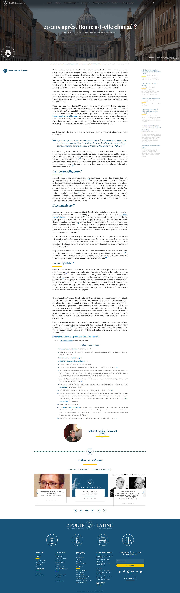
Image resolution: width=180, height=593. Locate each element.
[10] (125, 252)
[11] (106, 257)
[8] (78, 223)
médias (79, 566)
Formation (61, 64)
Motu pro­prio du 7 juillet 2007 (65, 116)
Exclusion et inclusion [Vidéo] (149, 84)
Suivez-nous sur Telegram (17, 70)
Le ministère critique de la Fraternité (52, 492)
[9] (69, 245)
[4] (73, 165)
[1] (120, 107)
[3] (80, 158)
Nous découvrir (70, 3)
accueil (53, 64)
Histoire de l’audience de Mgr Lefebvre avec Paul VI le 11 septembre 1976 (128, 495)
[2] (123, 144)
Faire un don (128, 3)
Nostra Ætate (64, 387)
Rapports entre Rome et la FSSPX (90, 64)
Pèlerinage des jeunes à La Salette (151, 146)
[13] (63, 278)
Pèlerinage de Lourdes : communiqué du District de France (151, 71)
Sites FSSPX (167, 3)
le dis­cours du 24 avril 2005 (72, 407)
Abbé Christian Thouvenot (95, 32)
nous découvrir (104, 552)
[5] (89, 179)
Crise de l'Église (72, 64)
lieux (38, 556)
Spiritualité (62, 569)
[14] (72, 326)
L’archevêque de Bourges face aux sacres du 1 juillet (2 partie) (151, 128)
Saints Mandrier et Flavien (151, 98)
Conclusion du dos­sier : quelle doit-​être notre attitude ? (75, 337)
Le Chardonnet (66, 341)
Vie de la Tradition (100, 3)
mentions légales (101, 583)
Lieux (58, 3)
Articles (84, 3)
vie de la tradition (81, 553)
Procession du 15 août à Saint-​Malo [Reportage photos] (150, 111)
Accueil (49, 3)
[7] (85, 216)
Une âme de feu (90, 492)
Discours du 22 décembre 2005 (70, 358)
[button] (153, 3)
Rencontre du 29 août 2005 (68, 349)
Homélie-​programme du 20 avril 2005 (72, 361)
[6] (79, 192)
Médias (115, 3)
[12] (66, 273)
